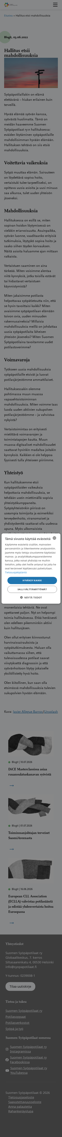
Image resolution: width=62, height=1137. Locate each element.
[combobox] (54, 538)
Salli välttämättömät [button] (32, 589)
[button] (31, 597)
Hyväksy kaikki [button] (32, 580)
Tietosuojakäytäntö (16, 572)
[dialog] (31, 568)
